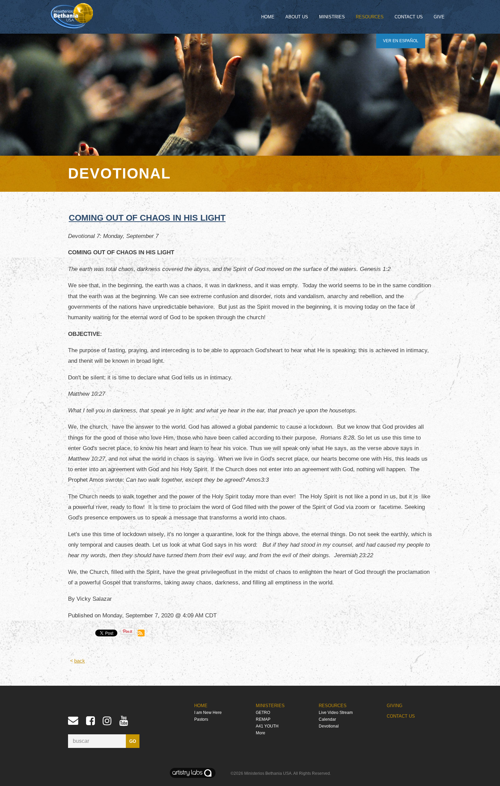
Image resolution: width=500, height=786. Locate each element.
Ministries (332, 16)
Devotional (329, 726)
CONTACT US (401, 716)
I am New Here (208, 712)
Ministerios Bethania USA (267, 773)
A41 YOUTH (267, 726)
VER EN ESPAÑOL (400, 40)
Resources (370, 16)
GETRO (263, 712)
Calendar (327, 719)
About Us (296, 16)
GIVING (394, 705)
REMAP (263, 719)
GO (132, 741)
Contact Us (409, 16)
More (260, 733)
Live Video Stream (336, 712)
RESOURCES (333, 705)
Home (267, 16)
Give (439, 16)
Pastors (201, 719)
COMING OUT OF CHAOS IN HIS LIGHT (147, 217)
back (79, 661)
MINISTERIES (270, 705)
